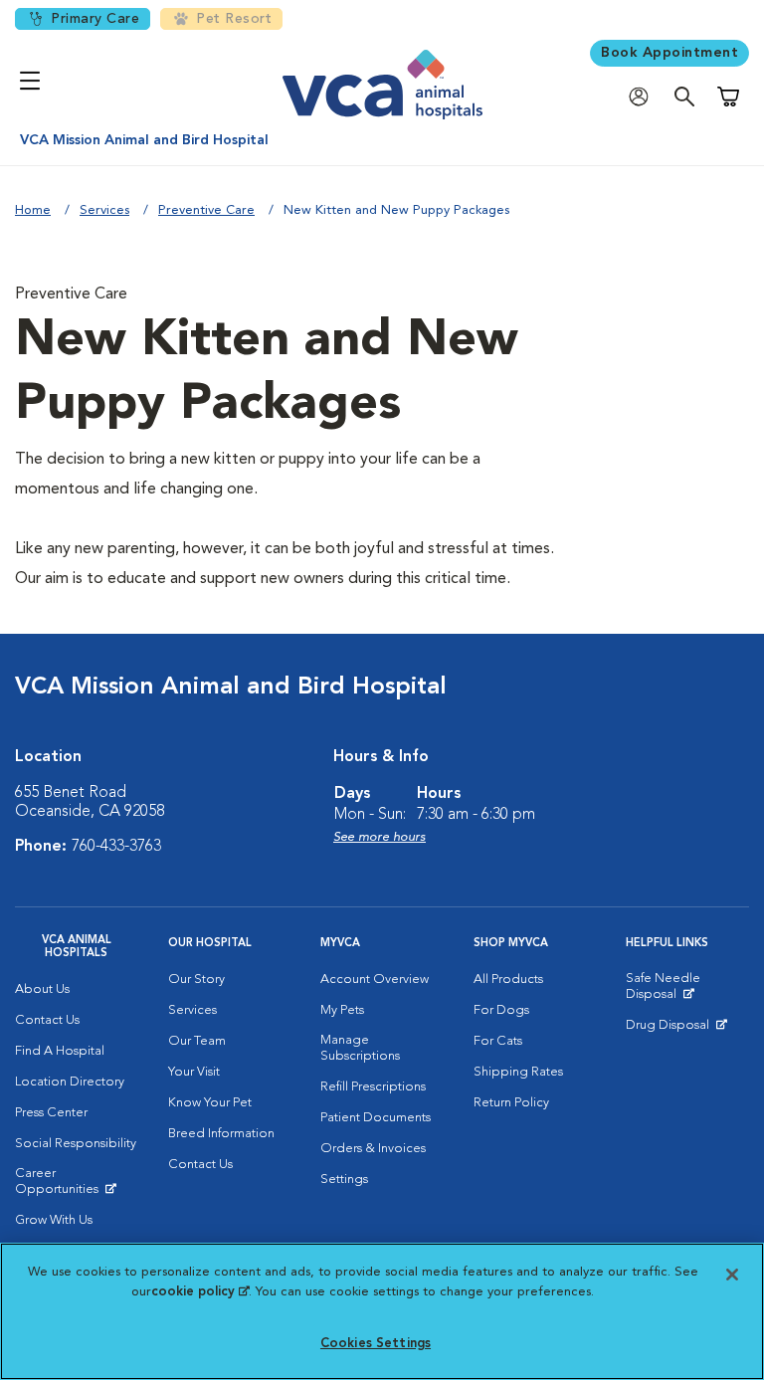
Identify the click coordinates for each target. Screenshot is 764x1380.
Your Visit (194, 1072)
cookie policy (200, 1291)
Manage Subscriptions (360, 1048)
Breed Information (221, 1133)
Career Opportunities (76, 1186)
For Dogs (501, 1010)
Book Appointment (669, 53)
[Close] (732, 1274)
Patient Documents (375, 1117)
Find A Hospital (59, 1051)
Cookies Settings (375, 1343)
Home (33, 210)
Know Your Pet (210, 1102)
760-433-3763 (116, 847)
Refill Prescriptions (373, 1087)
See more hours (379, 837)
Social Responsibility (75, 1143)
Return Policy (511, 1102)
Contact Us (47, 1020)
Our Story (196, 979)
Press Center (51, 1112)
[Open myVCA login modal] (644, 97)
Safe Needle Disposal (687, 991)
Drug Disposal (676, 1030)
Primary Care (95, 19)
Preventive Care (206, 210)
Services (104, 210)
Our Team (197, 1041)
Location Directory (69, 1082)
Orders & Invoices (373, 1148)
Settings (344, 1179)
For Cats (498, 1041)
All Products (508, 979)
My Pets (342, 1010)
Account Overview (374, 979)
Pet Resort (234, 19)
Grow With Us (54, 1220)
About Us (42, 989)
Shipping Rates (518, 1072)
